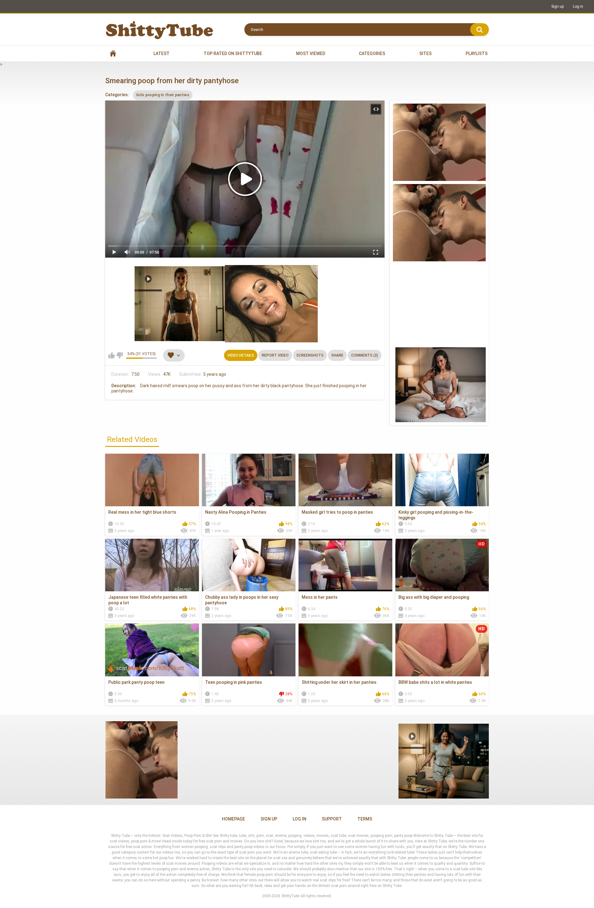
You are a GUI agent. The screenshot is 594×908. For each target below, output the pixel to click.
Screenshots (310, 355)
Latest (161, 53)
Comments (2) (364, 355)
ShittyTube (290, 896)
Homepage (233, 818)
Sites (425, 53)
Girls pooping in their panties (162, 95)
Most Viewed (310, 53)
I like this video (111, 355)
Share (337, 355)
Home (113, 54)
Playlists (477, 53)
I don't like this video (119, 355)
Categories (372, 53)
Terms (364, 818)
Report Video (275, 355)
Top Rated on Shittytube (233, 53)
